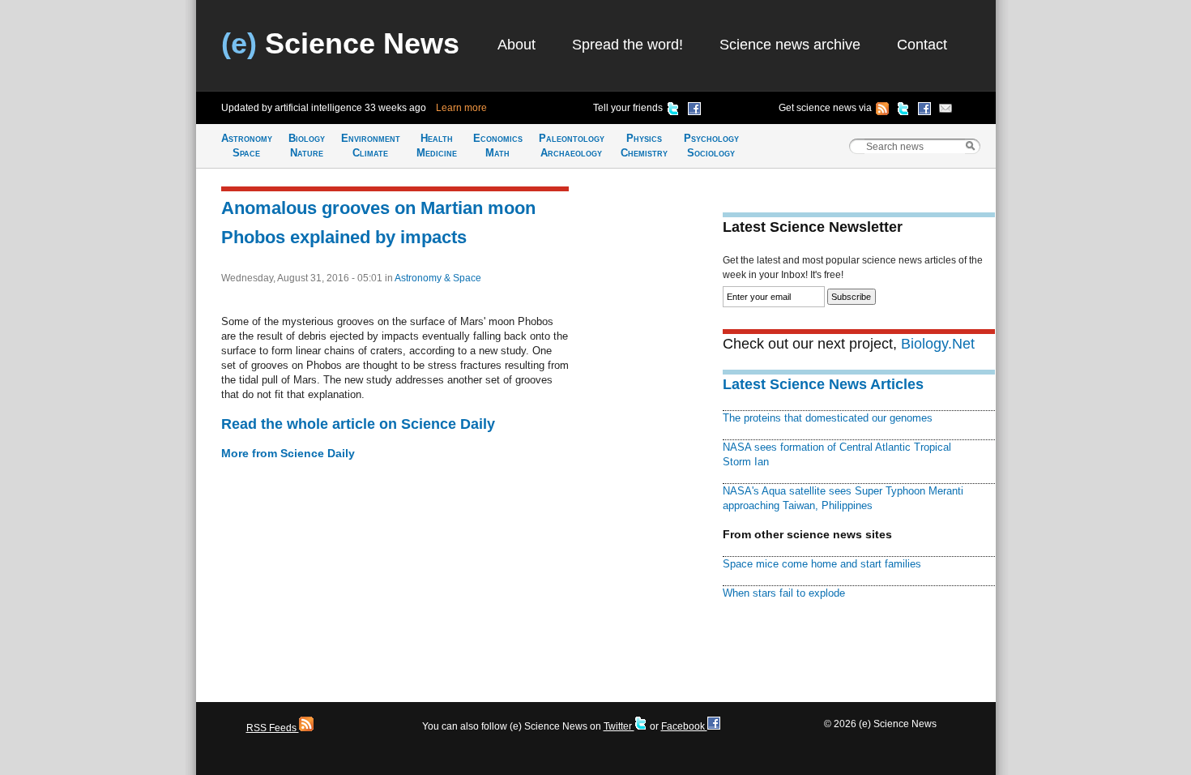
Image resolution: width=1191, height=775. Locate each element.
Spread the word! (627, 44)
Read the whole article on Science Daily (358, 424)
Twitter (619, 726)
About (516, 44)
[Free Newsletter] (945, 111)
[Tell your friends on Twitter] (673, 111)
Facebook (684, 726)
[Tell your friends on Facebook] (694, 111)
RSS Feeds (272, 728)
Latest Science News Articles (823, 384)
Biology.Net (938, 344)
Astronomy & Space (438, 278)
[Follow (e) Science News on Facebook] (924, 111)
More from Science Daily (288, 453)
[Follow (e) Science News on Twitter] (903, 111)
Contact (922, 44)
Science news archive (789, 44)
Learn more (461, 107)
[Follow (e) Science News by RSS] (882, 111)
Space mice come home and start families (822, 564)
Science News (340, 43)
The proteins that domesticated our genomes (828, 418)
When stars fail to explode (784, 593)
